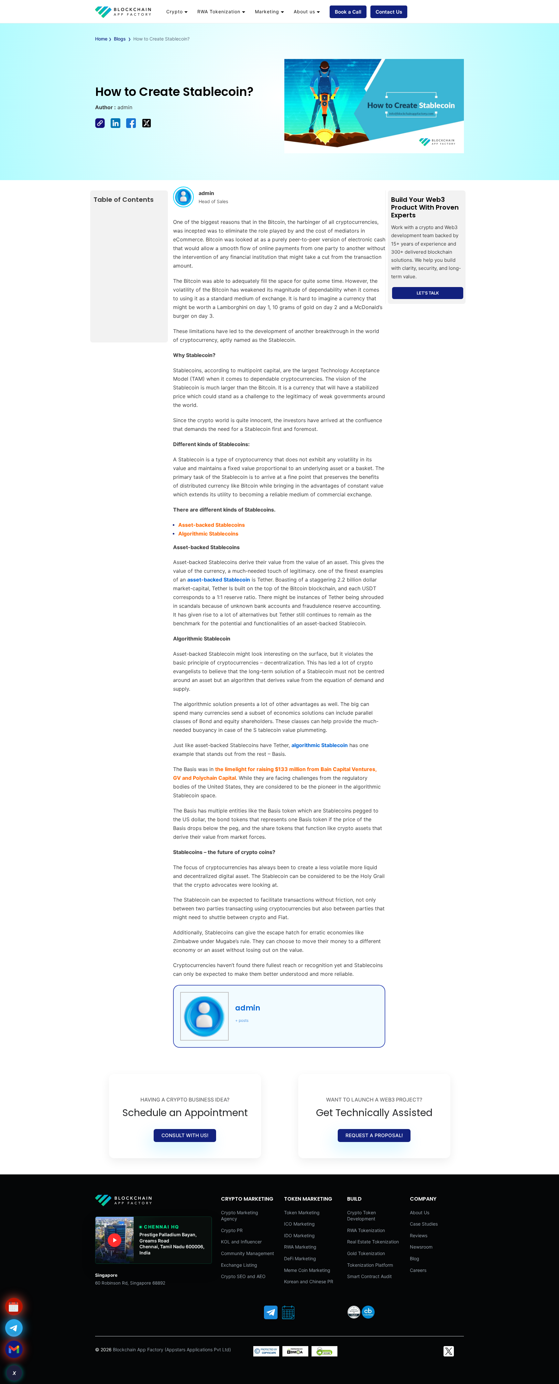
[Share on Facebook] (103, 126)
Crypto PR (232, 1230)
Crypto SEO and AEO (243, 1276)
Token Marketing (302, 1212)
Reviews (418, 1235)
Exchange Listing (239, 1265)
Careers (418, 1270)
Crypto (174, 11)
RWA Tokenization (218, 11)
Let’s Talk (428, 293)
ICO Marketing (299, 1224)
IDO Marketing (299, 1235)
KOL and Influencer (241, 1241)
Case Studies (424, 1224)
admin (247, 1008)
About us (304, 11)
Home (101, 38)
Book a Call (348, 12)
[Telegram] (271, 1312)
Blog (414, 1258)
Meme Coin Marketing (307, 1270)
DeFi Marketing (300, 1258)
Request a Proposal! (374, 1135)
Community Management (247, 1253)
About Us (419, 1212)
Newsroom (421, 1247)
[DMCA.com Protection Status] (295, 1354)
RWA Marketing (300, 1247)
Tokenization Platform (370, 1265)
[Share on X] (149, 126)
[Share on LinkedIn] (118, 126)
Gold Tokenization (366, 1253)
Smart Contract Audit (369, 1276)
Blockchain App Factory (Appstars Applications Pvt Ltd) (172, 1349)
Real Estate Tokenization (373, 1241)
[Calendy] (288, 1312)
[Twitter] (448, 1351)
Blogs (120, 38)
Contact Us (389, 12)
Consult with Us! (184, 1135)
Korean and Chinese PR (308, 1281)
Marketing (267, 11)
